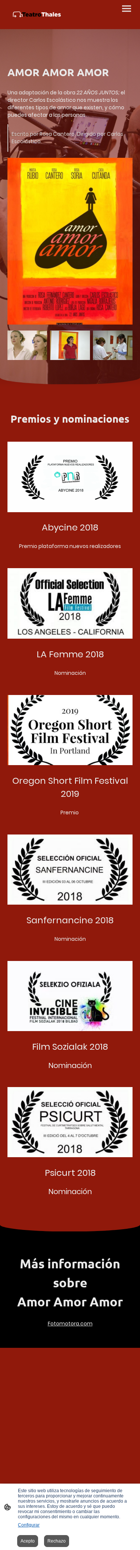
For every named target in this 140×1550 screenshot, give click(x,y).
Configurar (29, 1525)
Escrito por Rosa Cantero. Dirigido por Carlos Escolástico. (67, 138)
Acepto (28, 1541)
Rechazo (56, 1541)
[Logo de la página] (35, 14)
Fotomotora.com (70, 1323)
